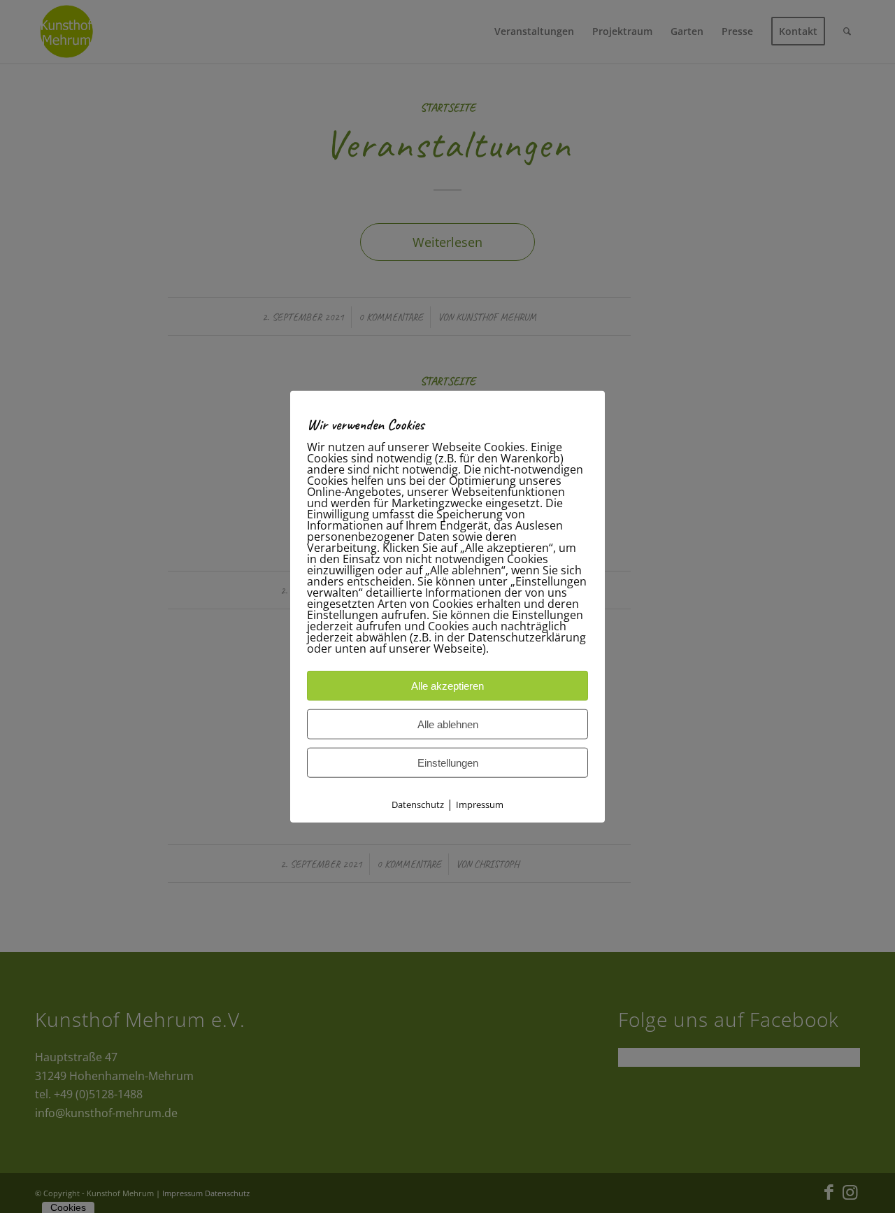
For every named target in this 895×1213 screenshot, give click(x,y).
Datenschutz (418, 804)
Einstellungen (447, 763)
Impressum (479, 804)
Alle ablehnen (447, 724)
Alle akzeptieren (447, 686)
